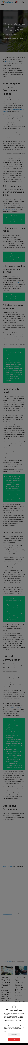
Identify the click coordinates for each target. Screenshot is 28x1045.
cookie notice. (8, 1023)
